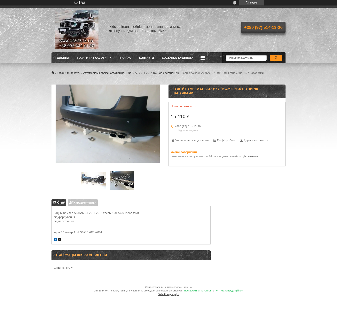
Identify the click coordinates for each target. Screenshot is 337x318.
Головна (62, 57)
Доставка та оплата (177, 57)
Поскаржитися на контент (198, 290)
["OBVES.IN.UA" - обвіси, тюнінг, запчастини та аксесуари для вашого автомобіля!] (76, 28)
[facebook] (55, 240)
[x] (59, 240)
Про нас (125, 57)
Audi (129, 72)
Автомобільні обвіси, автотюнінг (103, 72)
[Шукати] (276, 58)
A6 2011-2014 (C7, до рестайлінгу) (157, 72)
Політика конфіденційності (229, 290)
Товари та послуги (91, 57)
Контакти (146, 57)
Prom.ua (187, 287)
